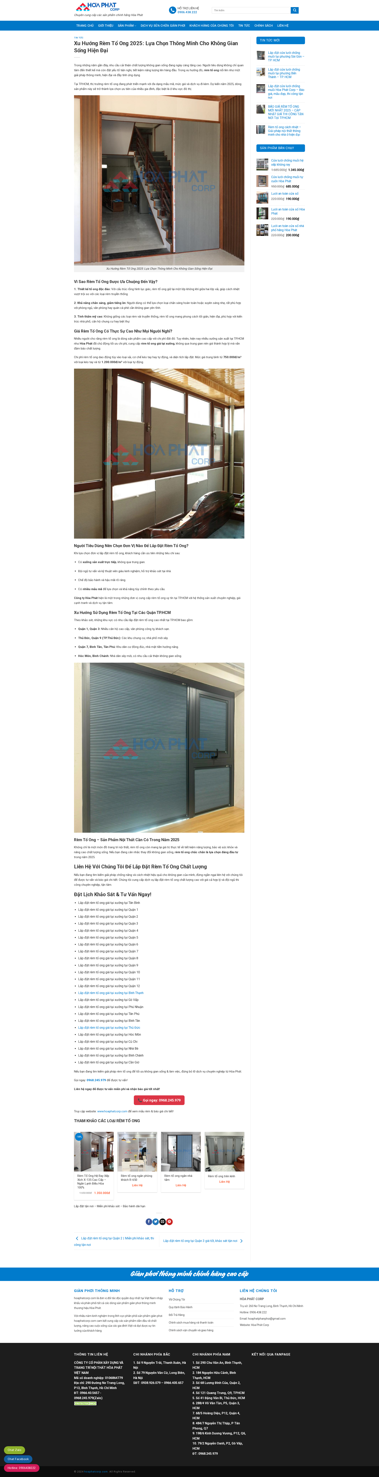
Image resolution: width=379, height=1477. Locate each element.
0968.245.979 (96, 1080)
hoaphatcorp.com (96, 1471)
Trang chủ (85, 25)
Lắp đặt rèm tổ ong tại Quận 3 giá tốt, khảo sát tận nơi (200, 1241)
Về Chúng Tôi (177, 1299)
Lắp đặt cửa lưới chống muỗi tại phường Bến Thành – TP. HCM (284, 73)
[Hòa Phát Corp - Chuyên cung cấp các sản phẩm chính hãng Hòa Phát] (118, 6)
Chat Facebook (18, 1459)
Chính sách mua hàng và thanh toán (191, 1322)
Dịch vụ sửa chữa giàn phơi (163, 25)
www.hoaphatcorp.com (112, 1111)
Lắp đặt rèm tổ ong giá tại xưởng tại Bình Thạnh (111, 993)
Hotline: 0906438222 (22, 1468)
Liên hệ (282, 25)
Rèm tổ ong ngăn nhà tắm (178, 1178)
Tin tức (244, 25)
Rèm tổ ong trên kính (221, 1176)
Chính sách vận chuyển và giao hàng (191, 1330)
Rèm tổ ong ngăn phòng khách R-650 (136, 1178)
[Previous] (74, 1167)
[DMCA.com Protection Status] (86, 1403)
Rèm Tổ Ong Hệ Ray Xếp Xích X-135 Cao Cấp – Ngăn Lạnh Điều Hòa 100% (93, 1181)
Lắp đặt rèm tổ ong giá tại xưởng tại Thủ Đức (109, 1028)
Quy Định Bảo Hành (180, 1307)
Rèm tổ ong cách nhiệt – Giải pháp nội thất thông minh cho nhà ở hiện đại (284, 130)
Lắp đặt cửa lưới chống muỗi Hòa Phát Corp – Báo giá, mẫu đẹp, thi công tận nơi (286, 91)
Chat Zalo (14, 1450)
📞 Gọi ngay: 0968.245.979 (159, 1100)
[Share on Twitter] (155, 1221)
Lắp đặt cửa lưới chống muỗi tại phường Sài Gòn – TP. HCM (286, 56)
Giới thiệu (106, 25)
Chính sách (263, 25)
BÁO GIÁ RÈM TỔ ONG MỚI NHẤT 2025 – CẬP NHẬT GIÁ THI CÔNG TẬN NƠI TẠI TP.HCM (285, 112)
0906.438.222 (187, 12)
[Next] (244, 1167)
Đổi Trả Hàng (177, 1314)
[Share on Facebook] (149, 1221)
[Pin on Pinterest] (169, 1221)
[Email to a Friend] (162, 1221)
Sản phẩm (126, 25)
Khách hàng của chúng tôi (212, 25)
